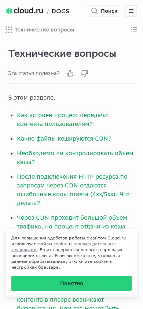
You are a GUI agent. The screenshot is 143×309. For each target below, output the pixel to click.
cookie (60, 243)
